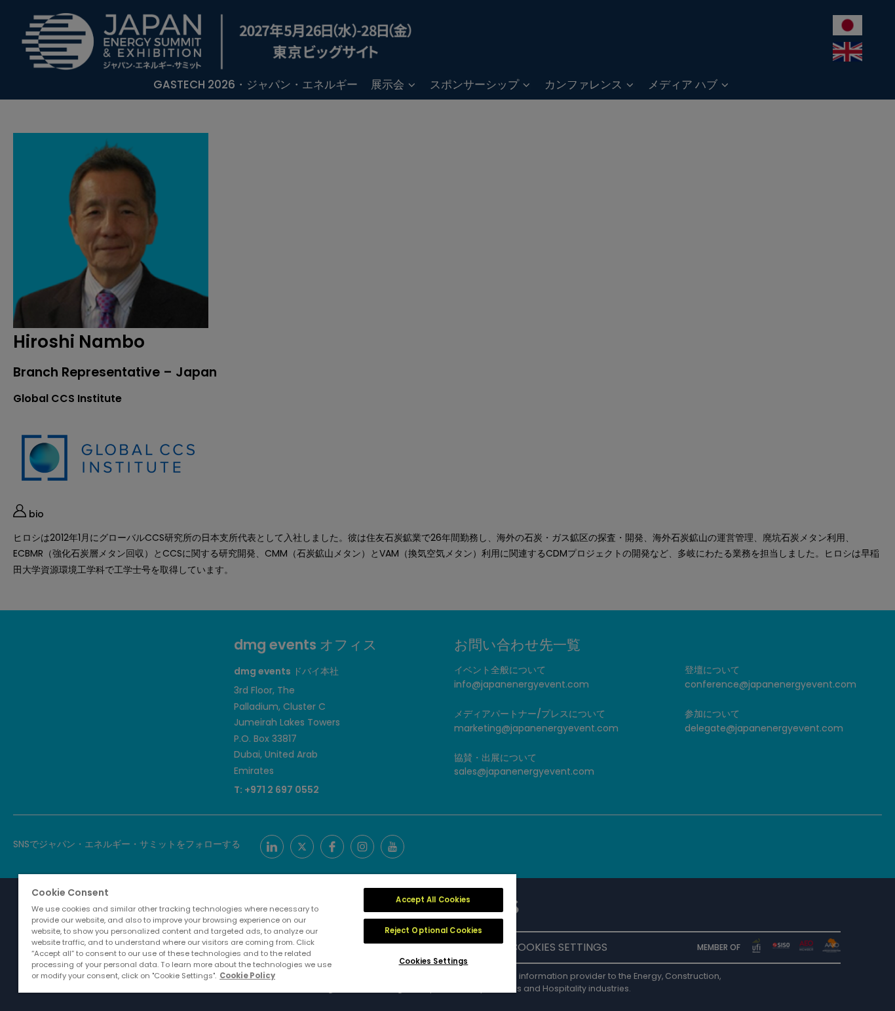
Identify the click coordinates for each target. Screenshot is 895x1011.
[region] (267, 933)
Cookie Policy (247, 975)
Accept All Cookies (433, 899)
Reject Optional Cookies (434, 930)
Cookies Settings (433, 961)
